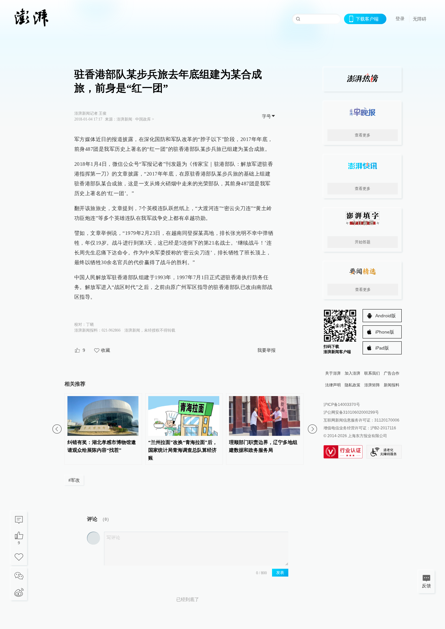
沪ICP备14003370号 (341, 404)
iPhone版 (384, 332)
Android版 (385, 315)
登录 (400, 18)
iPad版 (382, 347)
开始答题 (362, 242)
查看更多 (362, 135)
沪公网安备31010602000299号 (351, 412)
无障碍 (419, 18)
